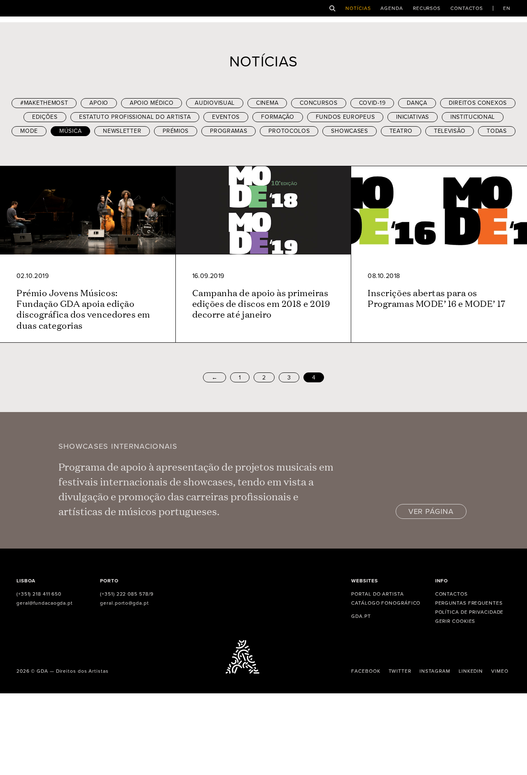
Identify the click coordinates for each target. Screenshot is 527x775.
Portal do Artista (377, 594)
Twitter (400, 671)
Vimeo (499, 671)
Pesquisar (332, 8)
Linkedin (471, 671)
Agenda (391, 8)
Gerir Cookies (455, 621)
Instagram (435, 671)
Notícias (358, 8)
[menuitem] (507, 8)
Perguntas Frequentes (469, 603)
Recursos (427, 8)
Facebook (365, 671)
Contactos (466, 8)
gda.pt (361, 616)
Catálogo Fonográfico (385, 603)
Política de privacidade (469, 612)
